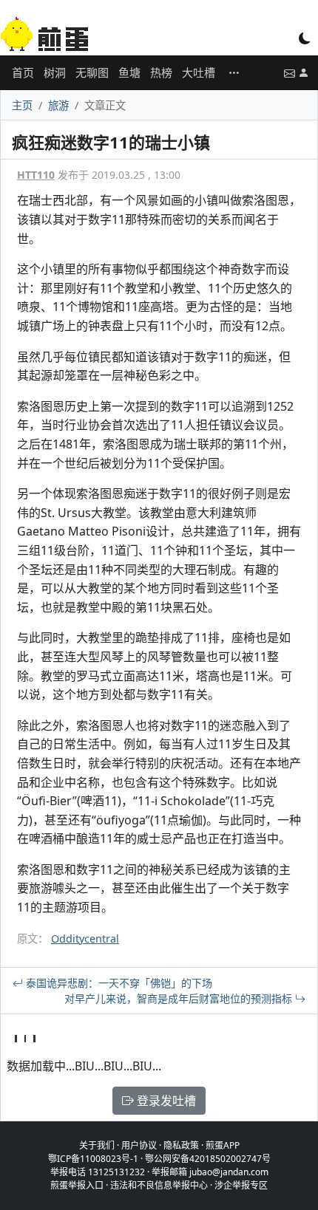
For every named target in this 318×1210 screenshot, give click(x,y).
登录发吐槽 (165, 1101)
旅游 (58, 105)
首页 (23, 72)
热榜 (161, 72)
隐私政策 (181, 1145)
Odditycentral (85, 939)
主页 (22, 105)
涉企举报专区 (241, 1185)
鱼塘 (129, 72)
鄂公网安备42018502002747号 (208, 1158)
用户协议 (139, 1145)
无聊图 (92, 72)
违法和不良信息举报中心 (159, 1185)
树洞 (55, 72)
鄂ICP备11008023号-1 (93, 1158)
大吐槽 (198, 72)
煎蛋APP (223, 1145)
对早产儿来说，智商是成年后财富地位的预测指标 (179, 998)
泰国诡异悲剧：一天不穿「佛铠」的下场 (117, 983)
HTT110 (36, 175)
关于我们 (97, 1145)
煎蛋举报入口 (77, 1185)
